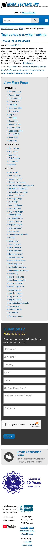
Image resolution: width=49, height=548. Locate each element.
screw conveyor (15, 227)
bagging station (15, 289)
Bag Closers (12, 67)
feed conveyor (15, 175)
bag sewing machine (38, 67)
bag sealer (13, 172)
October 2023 (14, 101)
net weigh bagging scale (19, 303)
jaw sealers (13, 312)
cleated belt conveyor (17, 267)
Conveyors (13, 161)
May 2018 (13, 140)
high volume (14, 231)
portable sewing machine (23, 73)
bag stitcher (5, 70)
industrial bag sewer (37, 70)
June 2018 (13, 137)
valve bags (13, 201)
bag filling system (16, 293)
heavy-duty (13, 273)
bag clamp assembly (17, 280)
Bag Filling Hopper (16, 211)
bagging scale (14, 306)
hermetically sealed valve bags (21, 185)
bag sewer (26, 67)
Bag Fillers (13, 151)
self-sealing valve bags (18, 192)
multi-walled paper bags (18, 270)
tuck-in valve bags (16, 195)
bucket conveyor (15, 221)
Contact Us (24, 527)
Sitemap (30, 534)
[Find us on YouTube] (9, 526)
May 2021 (13, 104)
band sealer (14, 241)
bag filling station (16, 296)
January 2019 (14, 124)
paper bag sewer (7, 73)
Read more (28, 63)
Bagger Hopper (15, 214)
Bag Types (13, 154)
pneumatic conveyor (17, 260)
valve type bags (15, 198)
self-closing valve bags (18, 188)
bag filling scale (15, 299)
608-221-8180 (28, 12)
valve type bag (15, 208)
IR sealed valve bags (17, 182)
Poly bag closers (15, 316)
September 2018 (16, 130)
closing (12, 237)
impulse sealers (15, 309)
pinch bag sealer (15, 263)
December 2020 (15, 108)
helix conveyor (15, 244)
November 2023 (15, 98)
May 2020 (13, 114)
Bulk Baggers (14, 158)
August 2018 (14, 134)
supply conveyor (15, 178)
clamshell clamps (16, 218)
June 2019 (13, 121)
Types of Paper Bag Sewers (15, 41)
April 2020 (13, 117)
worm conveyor (15, 250)
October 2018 (14, 127)
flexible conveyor (16, 254)
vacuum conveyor (16, 257)
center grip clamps (16, 276)
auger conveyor (15, 224)
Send (9, 436)
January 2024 (14, 95)
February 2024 (15, 91)
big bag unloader (16, 283)
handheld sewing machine (19, 70)
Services (12, 164)
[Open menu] (46, 20)
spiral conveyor (15, 247)
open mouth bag (15, 205)
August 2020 (14, 111)
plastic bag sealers (16, 286)
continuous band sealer (18, 234)
